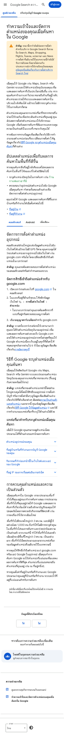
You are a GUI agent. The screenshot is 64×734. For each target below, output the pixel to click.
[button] (5, 5)
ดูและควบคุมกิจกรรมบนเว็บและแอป (28, 689)
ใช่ (23, 623)
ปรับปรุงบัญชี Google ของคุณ (34, 13)
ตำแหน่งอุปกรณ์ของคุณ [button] (19, 442)
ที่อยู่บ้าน (13, 209)
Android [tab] (30, 222)
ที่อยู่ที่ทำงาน (15, 214)
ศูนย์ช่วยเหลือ (9, 13)
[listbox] (44, 222)
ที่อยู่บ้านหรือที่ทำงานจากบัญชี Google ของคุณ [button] (26, 451)
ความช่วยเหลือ (14, 681)
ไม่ (39, 623)
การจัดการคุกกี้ (22, 349)
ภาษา (11, 723)
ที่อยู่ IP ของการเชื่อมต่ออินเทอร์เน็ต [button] (25, 472)
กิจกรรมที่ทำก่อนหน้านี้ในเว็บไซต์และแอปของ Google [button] (28, 463)
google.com (42, 289)
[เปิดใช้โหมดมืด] (31, 728)
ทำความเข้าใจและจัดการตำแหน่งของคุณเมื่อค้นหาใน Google (32, 699)
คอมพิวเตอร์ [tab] (15, 222)
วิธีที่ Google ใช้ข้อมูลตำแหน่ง (31, 407)
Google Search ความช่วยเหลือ (24, 5)
